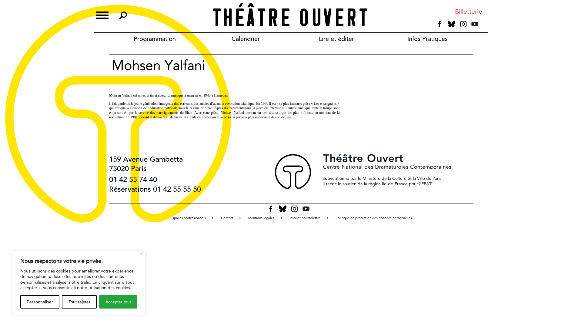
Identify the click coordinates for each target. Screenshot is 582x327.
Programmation (155, 38)
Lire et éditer (336, 38)
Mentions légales (261, 218)
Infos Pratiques (427, 38)
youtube (475, 24)
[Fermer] (141, 254)
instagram (463, 24)
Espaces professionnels (188, 218)
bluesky (451, 24)
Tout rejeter (79, 301)
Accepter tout (118, 301)
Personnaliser (40, 301)
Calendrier (246, 38)
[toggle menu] (102, 14)
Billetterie (468, 11)
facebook (439, 24)
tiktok (483, 25)
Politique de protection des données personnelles (374, 218)
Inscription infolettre (304, 218)
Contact (227, 218)
